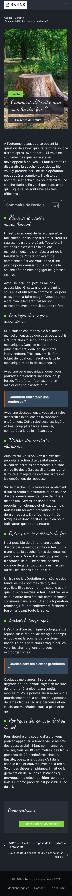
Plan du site (57, 888)
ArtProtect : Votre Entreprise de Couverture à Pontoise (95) (37, 845)
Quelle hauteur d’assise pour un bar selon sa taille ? (35, 854)
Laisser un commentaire (41, 824)
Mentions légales (18, 888)
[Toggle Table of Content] (53, 205)
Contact (39, 888)
